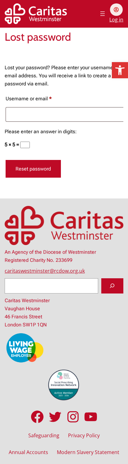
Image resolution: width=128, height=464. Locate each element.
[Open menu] (102, 13)
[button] (120, 70)
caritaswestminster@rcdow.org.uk (45, 270)
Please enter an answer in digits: (41, 131)
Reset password (33, 169)
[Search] (112, 286)
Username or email (38, 98)
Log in (116, 19)
